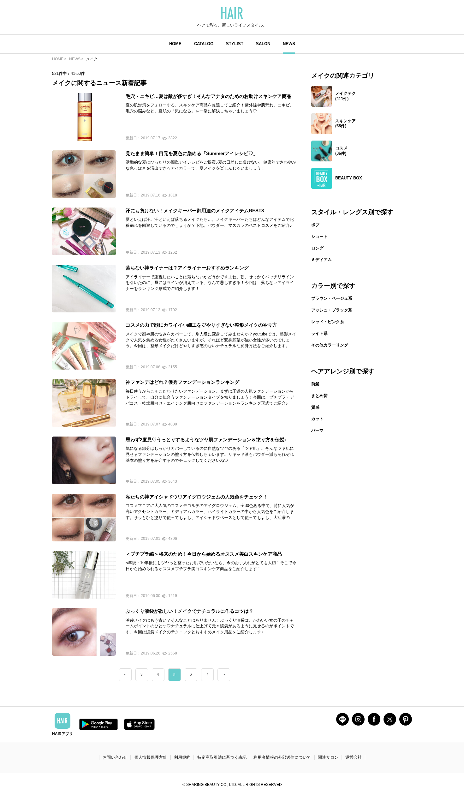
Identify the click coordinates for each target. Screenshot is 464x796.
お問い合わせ (115, 757)
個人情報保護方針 (150, 757)
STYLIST (234, 43)
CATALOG (203, 43)
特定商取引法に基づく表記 (222, 757)
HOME (175, 43)
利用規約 (182, 757)
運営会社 (353, 757)
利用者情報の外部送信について (282, 757)
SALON (263, 43)
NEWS (289, 43)
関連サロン (328, 757)
